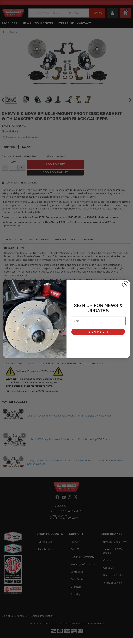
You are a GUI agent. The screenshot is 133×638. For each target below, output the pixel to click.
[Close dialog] (125, 284)
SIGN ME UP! (98, 331)
